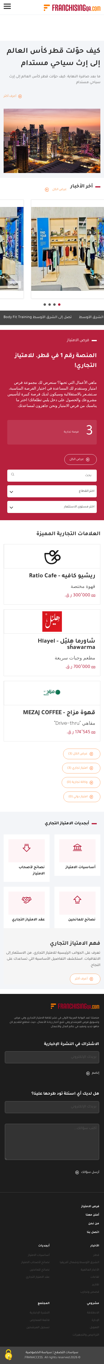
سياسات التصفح (66, 1352)
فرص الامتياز (90, 1206)
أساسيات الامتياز (39, 1255)
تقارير (95, 1284)
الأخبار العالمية (90, 1270)
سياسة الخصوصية (39, 1352)
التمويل (94, 1327)
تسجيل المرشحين (38, 1327)
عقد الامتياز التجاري (38, 1277)
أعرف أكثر (81, 979)
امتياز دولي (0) (78, 796)
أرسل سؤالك (90, 1172)
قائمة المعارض (40, 1320)
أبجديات (44, 1246)
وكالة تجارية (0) (77, 782)
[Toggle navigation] (7, 6)
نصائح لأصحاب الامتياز (35, 1262)
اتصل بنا (93, 1232)
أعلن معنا (92, 1215)
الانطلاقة (93, 1313)
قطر (96, 1255)
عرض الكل (59, 189)
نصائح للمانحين (40, 1270)
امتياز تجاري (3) (77, 768)
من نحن (93, 1223)
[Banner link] (52, 28)
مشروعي (93, 1303)
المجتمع (44, 1303)
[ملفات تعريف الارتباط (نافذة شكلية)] (8, 1355)
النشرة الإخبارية (40, 1313)
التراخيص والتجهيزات (86, 1335)
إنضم (95, 1073)
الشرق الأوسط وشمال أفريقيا (79, 1262)
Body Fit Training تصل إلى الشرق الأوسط (49, 317)
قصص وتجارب (89, 1292)
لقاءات (94, 1277)
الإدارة (95, 1320)
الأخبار (94, 1246)
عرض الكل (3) (78, 754)
